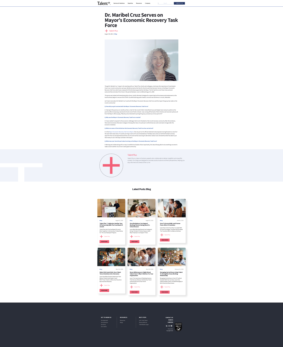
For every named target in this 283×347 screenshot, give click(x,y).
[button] (119, 3)
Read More (104, 241)
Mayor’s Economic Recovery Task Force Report (121, 132)
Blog (115, 34)
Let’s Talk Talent (143, 320)
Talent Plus (113, 30)
